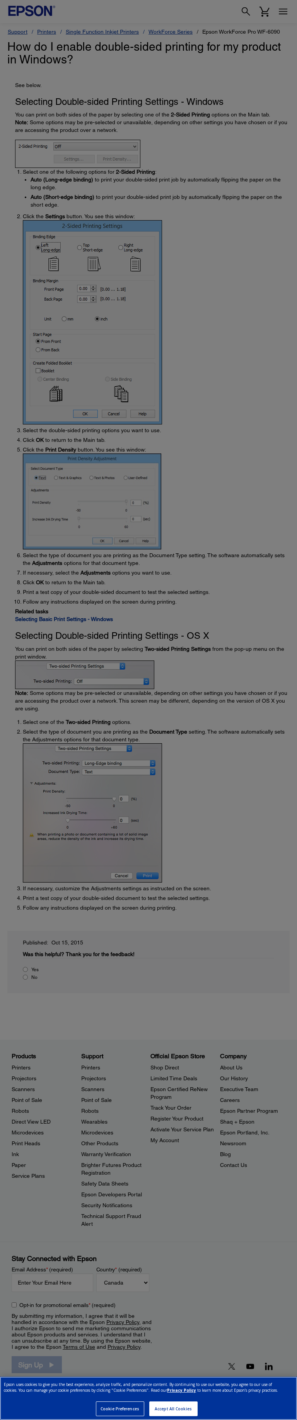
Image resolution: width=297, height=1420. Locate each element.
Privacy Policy (181, 1390)
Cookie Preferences (120, 1408)
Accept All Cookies (173, 1408)
